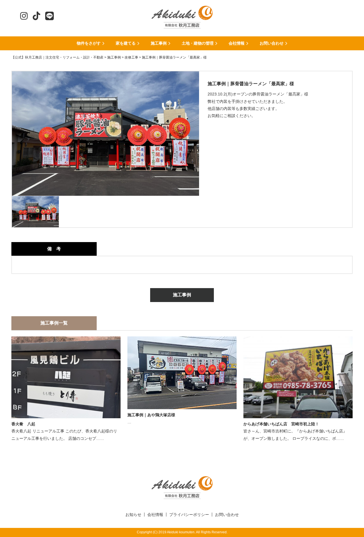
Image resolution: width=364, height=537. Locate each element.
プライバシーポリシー (189, 514)
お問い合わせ (272, 43)
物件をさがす (89, 43)
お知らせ (133, 514)
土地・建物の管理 (198, 43)
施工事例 (182, 294)
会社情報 (237, 43)
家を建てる (126, 43)
